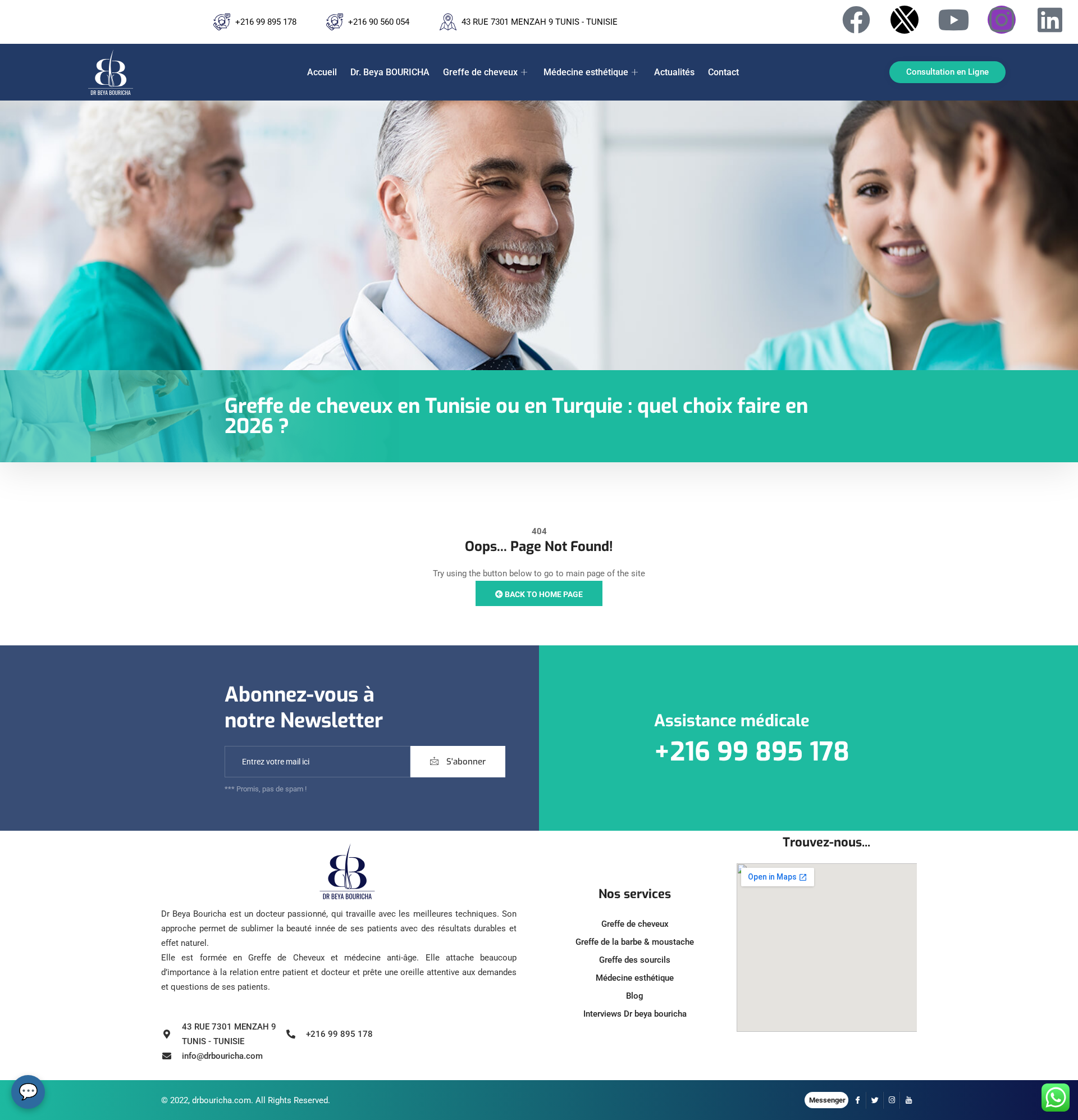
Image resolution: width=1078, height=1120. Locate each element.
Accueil (322, 72)
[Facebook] (856, 20)
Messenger (827, 1100)
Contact (723, 72)
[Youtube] (953, 20)
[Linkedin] (1050, 20)
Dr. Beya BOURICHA (390, 72)
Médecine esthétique (585, 72)
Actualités (674, 72)
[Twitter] (874, 1100)
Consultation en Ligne (947, 72)
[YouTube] (908, 1100)
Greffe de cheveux (480, 72)
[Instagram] (1002, 20)
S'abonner (465, 761)
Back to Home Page (543, 594)
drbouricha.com (221, 1100)
